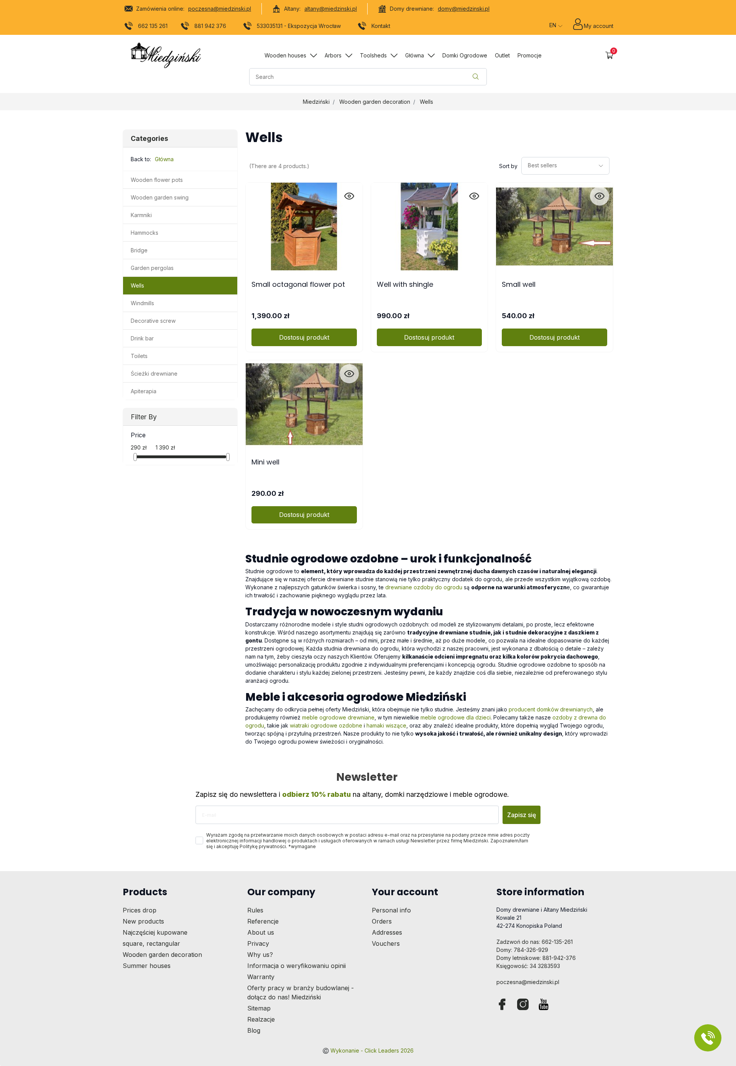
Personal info (391, 910)
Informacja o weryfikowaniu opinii (296, 966)
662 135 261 (153, 26)
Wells (426, 101)
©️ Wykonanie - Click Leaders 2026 (368, 1050)
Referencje (263, 921)
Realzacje (261, 1019)
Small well (519, 284)
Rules (255, 910)
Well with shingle (405, 284)
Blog (253, 1030)
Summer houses (147, 966)
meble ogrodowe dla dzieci (456, 717)
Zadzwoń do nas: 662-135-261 (534, 941)
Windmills (142, 303)
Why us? (260, 954)
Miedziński (316, 101)
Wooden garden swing (160, 197)
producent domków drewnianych (551, 709)
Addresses (387, 932)
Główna (164, 159)
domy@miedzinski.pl (464, 8)
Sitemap (259, 1008)
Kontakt (380, 26)
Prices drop (139, 910)
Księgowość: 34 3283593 (528, 966)
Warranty (260, 977)
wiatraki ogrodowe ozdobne (326, 725)
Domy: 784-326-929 (522, 950)
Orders (382, 921)
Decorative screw (153, 320)
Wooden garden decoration (374, 101)
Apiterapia (143, 391)
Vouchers (386, 943)
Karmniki (141, 215)
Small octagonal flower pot (298, 284)
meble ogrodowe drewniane (338, 717)
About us (260, 932)
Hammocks (144, 232)
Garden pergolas (152, 268)
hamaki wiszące (386, 725)
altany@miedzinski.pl (330, 8)
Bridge (139, 250)
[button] (609, 55)
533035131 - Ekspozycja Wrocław (299, 26)
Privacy (258, 943)
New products (143, 921)
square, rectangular (151, 943)
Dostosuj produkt (304, 337)
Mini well (265, 462)
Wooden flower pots (157, 180)
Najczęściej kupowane (155, 932)
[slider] (135, 457)
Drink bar (142, 338)
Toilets (139, 356)
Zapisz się (521, 815)
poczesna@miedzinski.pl (219, 8)
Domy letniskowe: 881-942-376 (536, 958)
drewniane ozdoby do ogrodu (423, 587)
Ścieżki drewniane (154, 373)
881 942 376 (210, 26)
